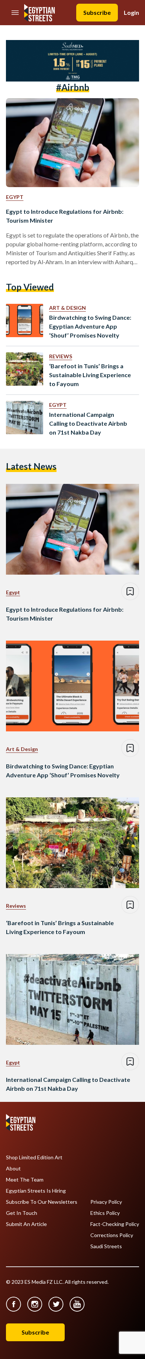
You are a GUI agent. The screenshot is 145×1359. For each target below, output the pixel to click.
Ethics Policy (105, 1213)
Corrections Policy (111, 1235)
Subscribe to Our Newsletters (41, 1202)
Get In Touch (21, 1213)
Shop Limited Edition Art (34, 1157)
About (13, 1169)
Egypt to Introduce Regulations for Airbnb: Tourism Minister (64, 216)
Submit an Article (26, 1224)
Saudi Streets (106, 1246)
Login (131, 12)
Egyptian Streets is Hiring (36, 1191)
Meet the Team (25, 1180)
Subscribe (97, 12)
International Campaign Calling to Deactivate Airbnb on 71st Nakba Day (88, 423)
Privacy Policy (106, 1202)
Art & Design (67, 308)
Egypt (14, 197)
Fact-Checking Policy (114, 1224)
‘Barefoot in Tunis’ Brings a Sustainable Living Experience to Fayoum (90, 374)
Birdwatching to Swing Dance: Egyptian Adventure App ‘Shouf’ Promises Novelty (90, 326)
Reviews (60, 356)
